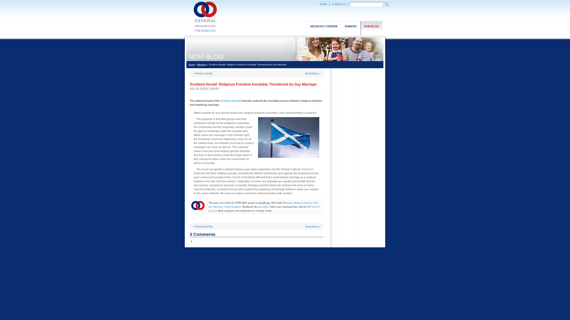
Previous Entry (203, 73)
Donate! (351, 26)
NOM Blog (371, 26)
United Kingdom (232, 206)
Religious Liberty (302, 202)
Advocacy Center (324, 26)
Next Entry (312, 73)
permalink (263, 206)
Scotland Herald (230, 100)
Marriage (201, 64)
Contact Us (339, 4)
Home (323, 4)
